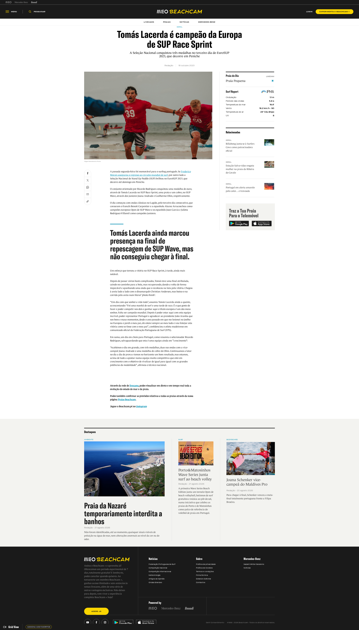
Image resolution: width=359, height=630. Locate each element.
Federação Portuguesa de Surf (162, 564)
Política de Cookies (204, 568)
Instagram (141, 406)
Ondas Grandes (155, 582)
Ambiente (88, 440)
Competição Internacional (160, 571)
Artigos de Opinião (157, 579)
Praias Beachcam (127, 399)
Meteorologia (154, 575)
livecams (134, 385)
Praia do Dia (232, 75)
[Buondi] (34, 2)
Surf (180, 440)
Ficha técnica (202, 575)
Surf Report (232, 91)
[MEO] (8, 2)
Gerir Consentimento (215, 622)
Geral (229, 140)
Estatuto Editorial (203, 579)
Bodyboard (232, 440)
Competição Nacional (158, 568)
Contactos (200, 582)
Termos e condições (205, 571)
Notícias (247, 568)
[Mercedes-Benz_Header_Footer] (21, 2)
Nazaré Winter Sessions (254, 564)
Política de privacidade (206, 564)
